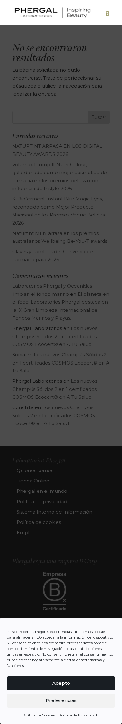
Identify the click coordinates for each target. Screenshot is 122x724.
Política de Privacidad (77, 715)
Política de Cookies (38, 715)
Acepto (61, 683)
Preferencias (61, 700)
